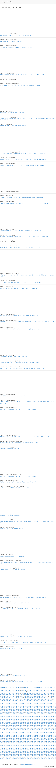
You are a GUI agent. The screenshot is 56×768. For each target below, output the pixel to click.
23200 (47, 723)
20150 (1, 719)
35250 (50, 745)
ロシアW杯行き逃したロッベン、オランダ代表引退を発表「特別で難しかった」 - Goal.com (21, 681)
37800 (5, 751)
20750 (43, 719)
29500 (40, 735)
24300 (12, 726)
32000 (47, 739)
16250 (8, 712)
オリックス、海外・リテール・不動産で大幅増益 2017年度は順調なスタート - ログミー (20, 442)
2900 (45, 689)
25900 (12, 729)
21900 (12, 722)
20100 (54, 718)
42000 (19, 758)
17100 (12, 713)
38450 (50, 751)
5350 (22, 693)
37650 (50, 750)
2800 (39, 689)
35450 (8, 747)
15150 (43, 709)
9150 (22, 699)
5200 (13, 693)
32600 (33, 741)
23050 (36, 723)
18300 (40, 715)
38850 (22, 752)
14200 (33, 707)
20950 (1, 721)
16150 (1, 712)
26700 (12, 731)
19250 (50, 716)
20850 (50, 719)
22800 (19, 723)
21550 (43, 721)
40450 (22, 755)
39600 (19, 754)
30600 (5, 738)
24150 (1, 726)
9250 (28, 699)
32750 (43, 741)
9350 (33, 699)
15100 (40, 709)
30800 (19, 738)
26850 (22, 731)
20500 (26, 719)
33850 (8, 744)
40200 (5, 755)
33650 (50, 742)
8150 (19, 697)
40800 (47, 755)
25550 (43, 728)
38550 (1, 752)
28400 (19, 734)
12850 (50, 705)
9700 (54, 699)
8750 (54, 697)
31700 (26, 739)
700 (32, 686)
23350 (1, 725)
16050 (50, 710)
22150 (29, 722)
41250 (22, 757)
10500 (51, 700)
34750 (15, 745)
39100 (40, 752)
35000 (33, 745)
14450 (50, 707)
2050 (51, 687)
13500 (40, 706)
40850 (50, 755)
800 (36, 686)
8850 (4, 699)
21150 (15, 721)
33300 (26, 742)
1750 (33, 687)
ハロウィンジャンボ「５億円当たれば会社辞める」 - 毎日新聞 (14, 488)
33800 (5, 744)
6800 (51, 694)
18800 (19, 716)
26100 (26, 729)
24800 (47, 726)
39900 (40, 754)
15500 (12, 710)
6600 (39, 694)
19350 (1, 718)
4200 (10, 692)
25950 (15, 729)
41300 (26, 757)
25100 (12, 728)
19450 (8, 718)
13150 (15, 706)
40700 (40, 755)
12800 (47, 705)
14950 (29, 709)
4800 (45, 692)
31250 (50, 738)
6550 (36, 694)
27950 (43, 732)
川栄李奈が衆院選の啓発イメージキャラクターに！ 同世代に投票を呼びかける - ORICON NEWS (22, 165)
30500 (54, 736)
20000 (47, 718)
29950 (15, 736)
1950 (45, 687)
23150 (43, 723)
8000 (10, 697)
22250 (36, 722)
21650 (50, 721)
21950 (15, 722)
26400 (47, 729)
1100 (52, 686)
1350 (10, 687)
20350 (15, 719)
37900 (12, 751)
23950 (43, 725)
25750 (1, 729)
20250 (8, 719)
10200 (30, 700)
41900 (12, 758)
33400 (33, 742)
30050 (22, 736)
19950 (43, 718)
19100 (40, 716)
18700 (12, 716)
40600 (33, 755)
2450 (19, 689)
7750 (51, 696)
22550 (1, 723)
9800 (4, 700)
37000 (5, 750)
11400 (5, 703)
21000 (5, 721)
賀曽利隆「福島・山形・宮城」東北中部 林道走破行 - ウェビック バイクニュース (18, 288)
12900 (54, 705)
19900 (40, 718)
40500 (26, 755)
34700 (12, 745)
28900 (54, 734)
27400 (5, 732)
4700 (39, 692)
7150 (16, 696)
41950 (15, 758)
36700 (40, 748)
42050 (22, 758)
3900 (48, 690)
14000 (19, 707)
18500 (54, 715)
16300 (12, 712)
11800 (33, 703)
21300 (26, 721)
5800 (48, 693)
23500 (12, 725)
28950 (1, 735)
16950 (1, 713)
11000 (33, 702)
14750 (15, 709)
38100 (26, 751)
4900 (51, 692)
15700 (26, 710)
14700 (12, 709)
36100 (54, 747)
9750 (1, 700)
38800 (19, 752)
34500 (54, 744)
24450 (22, 726)
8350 (30, 697)
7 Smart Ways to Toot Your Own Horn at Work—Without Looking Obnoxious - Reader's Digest (21, 197)
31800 (33, 739)
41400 (33, 757)
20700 (40, 719)
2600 (28, 689)
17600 (47, 713)
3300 (13, 690)
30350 (43, 736)
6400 (28, 694)
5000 (1, 693)
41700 (54, 757)
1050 (49, 686)
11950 (43, 703)
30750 (15, 738)
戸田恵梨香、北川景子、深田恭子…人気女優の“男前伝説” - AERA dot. (16, 47)
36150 (1, 748)
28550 (29, 734)
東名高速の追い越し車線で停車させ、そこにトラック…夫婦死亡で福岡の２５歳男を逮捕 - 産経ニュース (24, 597)
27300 (54, 731)
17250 (22, 713)
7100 (13, 696)
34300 (40, 744)
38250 (36, 751)
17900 (12, 715)
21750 (1, 722)
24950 (1, 728)
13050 (8, 706)
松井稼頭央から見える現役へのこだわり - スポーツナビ (12, 112)
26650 (8, 731)
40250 (8, 755)
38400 (47, 751)
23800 (33, 725)
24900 (54, 726)
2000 (48, 687)
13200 (19, 706)
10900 (26, 702)
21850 (8, 722)
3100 (1, 690)
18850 (22, 716)
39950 (43, 754)
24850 (50, 726)
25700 (54, 728)
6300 (22, 694)
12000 (47, 703)
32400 (19, 741)
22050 (22, 722)
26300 (40, 729)
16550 (29, 712)
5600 (36, 693)
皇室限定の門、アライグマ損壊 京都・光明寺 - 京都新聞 (13, 125)
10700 (12, 702)
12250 (8, 705)
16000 (47, 710)
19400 (5, 718)
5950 (1, 694)
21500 (40, 721)
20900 (54, 719)
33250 (22, 742)
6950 (4, 696)
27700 (26, 732)
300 (13, 686)
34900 (26, 745)
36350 (15, 748)
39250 (50, 752)
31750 (29, 739)
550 (25, 686)
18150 (29, 715)
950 (43, 686)
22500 (54, 722)
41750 (1, 758)
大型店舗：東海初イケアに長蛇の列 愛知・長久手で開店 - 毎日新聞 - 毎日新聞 (18, 482)
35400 (5, 747)
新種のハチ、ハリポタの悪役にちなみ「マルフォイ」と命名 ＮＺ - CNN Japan (18, 409)
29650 (50, 735)
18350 (43, 715)
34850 (22, 745)
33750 (1, 744)
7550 (39, 696)
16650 (36, 712)
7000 (7, 696)
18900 (26, 716)
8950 (10, 699)
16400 (19, 712)
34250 (36, 744)
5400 (25, 693)
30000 (19, 736)
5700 (42, 693)
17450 (36, 713)
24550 (29, 726)
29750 (1, 736)
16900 (54, 712)
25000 (5, 728)
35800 (33, 747)
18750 (15, 716)
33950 (15, 744)
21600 (47, 721)
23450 (8, 725)
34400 (47, 744)
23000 (33, 723)
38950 (29, 752)
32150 (1, 741)
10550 (1, 702)
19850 (36, 718)
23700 (26, 725)
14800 (19, 709)
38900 (26, 752)
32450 (22, 741)
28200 (5, 734)
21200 (19, 721)
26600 (5, 731)
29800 (5, 736)
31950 (43, 739)
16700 (40, 712)
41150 (15, 757)
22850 (22, 723)
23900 (40, 725)
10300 (37, 700)
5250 (16, 693)
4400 (22, 692)
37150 (15, 750)
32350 (15, 741)
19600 (19, 718)
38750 (15, 752)
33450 (36, 742)
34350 (43, 744)
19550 (15, 718)
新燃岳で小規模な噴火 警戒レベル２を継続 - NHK (11, 648)
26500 (54, 729)
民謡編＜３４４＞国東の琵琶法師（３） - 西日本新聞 (12, 556)
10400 (44, 700)
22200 (33, 722)
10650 (8, 702)
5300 (19, 693)
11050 (36, 702)
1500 (19, 687)
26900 (26, 731)
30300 (40, 736)
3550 (28, 690)
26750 (15, 731)
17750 (1, 715)
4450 (25, 692)
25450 (36, 728)
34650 (8, 745)
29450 (36, 735)
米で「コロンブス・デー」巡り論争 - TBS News (11, 41)
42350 (43, 758)
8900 (7, 699)
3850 (45, 690)
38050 (22, 751)
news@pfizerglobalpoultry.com (28, 764)
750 (34, 686)
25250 (22, 728)
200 (8, 686)
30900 (26, 738)
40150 (1, 755)
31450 (8, 739)
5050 (4, 693)
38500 (54, 751)
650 (29, 686)
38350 (43, 751)
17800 (5, 715)
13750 (1, 707)
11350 (1, 703)
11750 (29, 703)
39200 (47, 752)
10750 (15, 702)
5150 (10, 693)
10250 (33, 700)
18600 (5, 716)
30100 (26, 736)
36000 (47, 747)
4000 (54, 690)
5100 (7, 693)
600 (27, 686)
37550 (43, 750)
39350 (1, 754)
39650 (22, 754)
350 (15, 686)
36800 (47, 748)
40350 (15, 755)
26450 (50, 729)
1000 (46, 686)
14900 (26, 709)
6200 (16, 694)
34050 (22, 744)
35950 (43, 747)
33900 (12, 744)
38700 (12, 752)
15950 (43, 710)
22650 (8, 723)
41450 (36, 757)
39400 (5, 754)
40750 (43, 755)
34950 (29, 745)
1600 (25, 687)
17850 (8, 715)
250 (11, 686)
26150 (29, 729)
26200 (33, 729)
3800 (42, 690)
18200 (33, 715)
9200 (25, 699)
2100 (54, 687)
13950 (15, 707)
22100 (26, 722)
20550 (29, 719)
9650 (51, 699)
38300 (40, 751)
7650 (45, 696)
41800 (5, 758)
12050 (50, 703)
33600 (47, 742)
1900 (42, 687)
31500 (12, 739)
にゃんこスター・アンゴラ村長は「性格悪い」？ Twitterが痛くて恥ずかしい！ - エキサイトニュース (23, 642)
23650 (22, 725)
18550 (1, 716)
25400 (33, 728)
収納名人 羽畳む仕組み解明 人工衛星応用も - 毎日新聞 (12, 569)
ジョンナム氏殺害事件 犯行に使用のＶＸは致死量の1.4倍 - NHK (14, 603)
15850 (36, 710)
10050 (19, 700)
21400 (33, 721)
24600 (33, 726)
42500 (54, 758)
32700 (40, 741)
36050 (50, 747)
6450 (30, 694)
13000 (5, 706)
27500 (12, 732)
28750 (43, 734)
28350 (15, 734)
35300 (54, 745)
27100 (40, 731)
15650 (22, 710)
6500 (33, 694)
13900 (12, 707)
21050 (8, 721)
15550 (15, 710)
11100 (40, 702)
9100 (19, 699)
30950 (29, 738)
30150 (29, 736)
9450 (39, 699)
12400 (19, 705)
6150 (13, 694)
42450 (50, 758)
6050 (7, 694)
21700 (54, 721)
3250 (10, 690)
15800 (33, 710)
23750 (29, 725)
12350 (15, 705)
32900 (54, 741)
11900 (40, 703)
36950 (1, 750)
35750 (29, 747)
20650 (36, 719)
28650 (36, 734)
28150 (1, 734)
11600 (19, 703)
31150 (43, 738)
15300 (54, 709)
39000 (33, 752)
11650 (22, 703)
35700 (26, 747)
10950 (29, 702)
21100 (12, 721)
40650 (36, 755)
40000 (47, 754)
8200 (22, 697)
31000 (33, 738)
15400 (5, 710)
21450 (36, 721)
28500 (26, 734)
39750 (29, 754)
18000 (19, 715)
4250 (13, 692)
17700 (54, 713)
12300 (12, 705)
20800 (47, 719)
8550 (42, 697)
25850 (8, 729)
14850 (22, 709)
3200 (7, 690)
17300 (26, 713)
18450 (50, 715)
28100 (54, 732)
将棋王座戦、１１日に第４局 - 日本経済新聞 (10, 515)
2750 (36, 689)
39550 (15, 754)
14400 (47, 707)
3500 (25, 690)
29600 (47, 735)
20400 (19, 719)
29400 (33, 735)
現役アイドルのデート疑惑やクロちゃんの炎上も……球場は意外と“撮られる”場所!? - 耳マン (21, 247)
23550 (15, 725)
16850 (50, 712)
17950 (15, 715)
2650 (30, 689)
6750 (48, 694)
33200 (19, 742)
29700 (54, 735)
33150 (15, 742)
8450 (36, 697)
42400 (47, 758)
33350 (29, 742)
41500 (40, 757)
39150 (43, 752)
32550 (29, 741)
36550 (29, 748)
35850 (36, 747)
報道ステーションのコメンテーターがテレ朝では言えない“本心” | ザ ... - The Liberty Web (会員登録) (23, 159)
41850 (8, 758)
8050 (13, 697)
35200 (47, 745)
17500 (40, 713)
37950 (15, 751)
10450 (47, 700)
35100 (40, 745)
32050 (50, 739)
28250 (8, 734)
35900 (40, 747)
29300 (26, 735)
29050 (8, 735)
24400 (19, 726)
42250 (36, 758)
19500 (12, 718)
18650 (8, 716)
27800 (33, 732)
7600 (42, 696)
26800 (19, 731)
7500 (36, 696)
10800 (19, 702)
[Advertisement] (28, 21)
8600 (45, 697)
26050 (22, 729)
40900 (54, 755)
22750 (15, 723)
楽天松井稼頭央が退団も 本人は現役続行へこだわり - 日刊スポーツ (15, 35)
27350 (1, 732)
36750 (43, 748)
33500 (40, 742)
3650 (33, 690)
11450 (8, 703)
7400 (30, 696)
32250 (8, 741)
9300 (30, 699)
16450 (22, 712)
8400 (33, 697)
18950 (29, 716)
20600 (33, 719)
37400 (33, 750)
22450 (50, 722)
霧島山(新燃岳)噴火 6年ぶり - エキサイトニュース (11, 528)
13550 (43, 706)
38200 (33, 751)
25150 (15, 728)
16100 (54, 710)
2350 (13, 689)
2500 (22, 689)
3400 (19, 690)
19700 (26, 718)
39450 (8, 754)
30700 (12, 738)
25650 (50, 728)
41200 (19, 757)
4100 (4, 692)
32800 (47, 741)
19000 (33, 716)
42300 (40, 758)
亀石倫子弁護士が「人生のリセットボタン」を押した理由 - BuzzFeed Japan (17, 396)
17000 (5, 713)
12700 (40, 705)
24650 (36, 726)
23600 (19, 725)
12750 (43, 705)
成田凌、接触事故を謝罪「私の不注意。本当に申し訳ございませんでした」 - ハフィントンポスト (22, 74)
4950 (54, 692)
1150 (55, 686)
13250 (22, 706)
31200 (47, 738)
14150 (29, 707)
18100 (26, 715)
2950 (48, 689)
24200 (5, 726)
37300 (26, 750)
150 (6, 686)
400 (18, 686)
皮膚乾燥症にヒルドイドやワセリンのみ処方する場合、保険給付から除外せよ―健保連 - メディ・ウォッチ (24, 436)
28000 (47, 732)
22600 (5, 723)
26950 (29, 731)
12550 (29, 705)
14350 (43, 707)
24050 (50, 725)
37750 (1, 751)
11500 (12, 703)
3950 (51, 690)
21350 (29, 721)
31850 (36, 739)
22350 (43, 722)
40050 (50, 754)
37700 (54, 750)
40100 (54, 754)
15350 (1, 710)
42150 (29, 758)
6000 (4, 694)
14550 (1, 709)
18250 (36, 715)
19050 (36, 716)
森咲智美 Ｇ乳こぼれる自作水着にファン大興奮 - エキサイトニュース (16, 636)
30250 (36, 736)
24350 (15, 726)
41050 (8, 757)
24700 (40, 726)
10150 (26, 700)
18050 (22, 715)
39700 (26, 754)
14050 (22, 707)
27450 (8, 732)
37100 (12, 750)
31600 (19, 739)
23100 (40, 723)
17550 (43, 713)
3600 (30, 690)
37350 (29, 750)
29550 (43, 735)
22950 (29, 723)
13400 (33, 706)
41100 (12, 757)
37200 (19, 750)
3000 (51, 689)
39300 (54, 752)
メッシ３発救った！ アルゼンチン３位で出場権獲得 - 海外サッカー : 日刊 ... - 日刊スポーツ (21, 608)
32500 (26, 741)
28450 (22, 734)
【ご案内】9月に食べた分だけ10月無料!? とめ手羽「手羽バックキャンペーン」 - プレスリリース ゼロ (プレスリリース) (27, 203)
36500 (26, 748)
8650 (48, 697)
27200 (47, 731)
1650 (28, 687)
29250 (22, 735)
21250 (22, 721)
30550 (1, 738)
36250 (8, 748)
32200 (5, 741)
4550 (30, 692)
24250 (8, 726)
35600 (19, 747)
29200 (19, 735)
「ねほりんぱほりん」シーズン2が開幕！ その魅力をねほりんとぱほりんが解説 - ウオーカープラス (23, 153)
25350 (29, 728)
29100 (12, 735)
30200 (33, 736)
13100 (12, 706)
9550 (45, 699)
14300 (40, 707)
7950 (7, 697)
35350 (1, 747)
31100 (40, 738)
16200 (5, 712)
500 (22, 686)
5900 (54, 693)
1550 (22, 687)
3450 (22, 690)
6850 (54, 694)
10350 (40, 700)
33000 (5, 742)
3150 (4, 690)
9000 (13, 699)
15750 (29, 710)
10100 (23, 700)
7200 (19, 696)
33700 (54, 742)
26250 (36, 729)
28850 (50, 734)
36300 (12, 748)
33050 (8, 742)
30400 (47, 736)
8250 (25, 697)
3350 (16, 690)
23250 (50, 723)
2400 (16, 689)
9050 (16, 699)
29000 (5, 735)
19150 (43, 716)
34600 (5, 745)
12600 (33, 705)
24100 (54, 725)
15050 (36, 709)
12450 (22, 705)
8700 (51, 697)
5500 (30, 693)
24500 (26, 726)
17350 (29, 713)
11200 (47, 702)
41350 (29, 757)
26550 (1, 731)
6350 (25, 694)
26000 (19, 729)
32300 (12, 741)
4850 (48, 692)
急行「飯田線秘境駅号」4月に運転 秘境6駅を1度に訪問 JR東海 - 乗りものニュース (19, 315)
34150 (29, 744)
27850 (36, 732)
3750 (39, 690)
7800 (54, 696)
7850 (1, 697)
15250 (50, 709)
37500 (40, 750)
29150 (15, 735)
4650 (36, 692)
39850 (36, 754)
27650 (22, 732)
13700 (54, 706)
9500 (42, 699)
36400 (19, 748)
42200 (33, 758)
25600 (47, 728)
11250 (50, 702)
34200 (33, 744)
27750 (29, 732)
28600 (33, 734)
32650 (36, 741)
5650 (39, 693)
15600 (19, 710)
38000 (19, 751)
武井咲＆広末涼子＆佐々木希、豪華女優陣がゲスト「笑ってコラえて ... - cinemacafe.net (20, 282)
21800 (5, 722)
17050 (8, 713)
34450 (50, 744)
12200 (5, 705)
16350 (15, 712)
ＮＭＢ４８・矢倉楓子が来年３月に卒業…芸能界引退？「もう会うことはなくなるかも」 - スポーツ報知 (24, 236)
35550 (15, 747)
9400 (36, 699)
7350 (28, 696)
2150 (1, 689)
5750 (45, 693)
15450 (8, 710)
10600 (5, 702)
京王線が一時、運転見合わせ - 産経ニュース (10, 448)
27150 (43, 731)
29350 (29, 735)
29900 (12, 736)
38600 (5, 752)
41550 (43, 757)
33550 (43, 742)
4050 (1, 692)
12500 (26, 705)
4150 (7, 692)
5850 (51, 693)
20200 (5, 719)
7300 (25, 696)
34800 (19, 745)
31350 (1, 739)
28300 (12, 734)
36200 (5, 748)
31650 (22, 739)
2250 (7, 689)
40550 (29, 755)
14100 (26, 707)
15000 (33, 709)
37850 (8, 751)
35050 (36, 745)
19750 (29, 718)
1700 (30, 687)
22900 (26, 723)
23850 (36, 725)
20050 (50, 718)
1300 (7, 687)
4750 (42, 692)
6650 (42, 694)
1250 (4, 687)
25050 (8, 728)
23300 (54, 723)
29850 (8, 736)
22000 (19, 722)
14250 (36, 707)
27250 (50, 731)
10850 (22, 702)
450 (20, 686)
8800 (1, 699)
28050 (50, 732)
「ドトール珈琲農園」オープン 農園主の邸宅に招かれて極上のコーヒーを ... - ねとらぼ (20, 362)
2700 (33, 689)
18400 (47, 715)
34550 (1, 745)
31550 (15, 739)
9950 (13, 700)
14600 (5, 709)
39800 (33, 754)
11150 (43, 702)
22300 (40, 722)
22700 (12, 723)
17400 (33, 713)
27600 (19, 732)
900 (41, 686)
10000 (16, 700)
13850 (8, 707)
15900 (40, 710)
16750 (43, 712)
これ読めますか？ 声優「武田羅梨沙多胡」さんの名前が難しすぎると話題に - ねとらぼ (20, 85)
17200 (19, 713)
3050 (54, 689)
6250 (19, 694)
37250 (22, 750)
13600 (47, 706)
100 (4, 686)
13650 (50, 706)
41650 (50, 757)
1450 (16, 687)
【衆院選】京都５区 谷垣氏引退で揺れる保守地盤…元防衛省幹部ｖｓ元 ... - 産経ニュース (20, 230)
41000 (5, 757)
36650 (36, 748)
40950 (1, 757)
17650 (50, 713)
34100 (26, 744)
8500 (39, 697)
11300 (54, 702)
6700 (45, 694)
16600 (33, 712)
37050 (8, 750)
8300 (28, 697)
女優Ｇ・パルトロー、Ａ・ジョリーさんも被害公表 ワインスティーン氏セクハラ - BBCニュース (22, 368)
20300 (12, 719)
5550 (33, 693)
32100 (54, 739)
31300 (54, 738)
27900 (40, 732)
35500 (12, 747)
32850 (50, 741)
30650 (8, 738)
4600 (33, 692)
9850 (7, 700)
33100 (12, 742)
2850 (42, 689)
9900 (10, 700)
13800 (5, 707)
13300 (26, 706)
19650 (22, 718)
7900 (4, 697)
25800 (5, 729)
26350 (43, 729)
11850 (36, 703)
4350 (19, 692)
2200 (4, 689)
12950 (1, 706)
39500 (12, 754)
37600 (47, 750)
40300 (12, 755)
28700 (40, 734)
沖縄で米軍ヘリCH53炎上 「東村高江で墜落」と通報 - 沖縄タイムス (15, 356)
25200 (19, 728)
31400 (5, 739)
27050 (36, 731)
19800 (33, 718)
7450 (33, 696)
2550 (25, 689)
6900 (1, 696)
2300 (10, 689)
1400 (13, 687)
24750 (43, 726)
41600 (47, 757)
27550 (15, 732)
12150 (1, 705)
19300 (54, 716)
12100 (54, 703)
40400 (19, 755)
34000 (19, 744)
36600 (33, 748)
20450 (22, 719)
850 (39, 686)
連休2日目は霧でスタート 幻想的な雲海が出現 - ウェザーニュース (15, 675)
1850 (39, 687)
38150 (29, 751)
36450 (22, 748)
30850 (22, 738)
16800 (47, 712)
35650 (22, 747)
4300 (16, 692)
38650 (8, 752)
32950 (1, 742)
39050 (36, 752)
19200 (47, 716)
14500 (54, 707)
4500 (28, 692)
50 (1, 686)
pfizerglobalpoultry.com (8, 2)
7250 (22, 696)
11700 (26, 703)
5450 (28, 693)
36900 (54, 748)
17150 (15, 713)
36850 (50, 748)
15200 (47, 709)
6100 (10, 694)
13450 (36, 706)
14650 (8, 709)
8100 (16, 697)
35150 (43, 745)
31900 (40, 739)
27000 (33, 731)
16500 (26, 712)
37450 (36, 750)
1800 (36, 687)
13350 (29, 706)
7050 (10, 696)
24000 (47, 725)
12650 (36, 705)
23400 (5, 725)
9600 (48, 699)
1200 (1, 687)
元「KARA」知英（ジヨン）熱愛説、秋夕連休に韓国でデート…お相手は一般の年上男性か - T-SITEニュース (25, 329)
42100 (26, 758)
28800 (47, 734)
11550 (15, 703)
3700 (36, 690)
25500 (40, 728)
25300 (26, 728)
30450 (50, 736)
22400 (47, 722)
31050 (36, 738)
